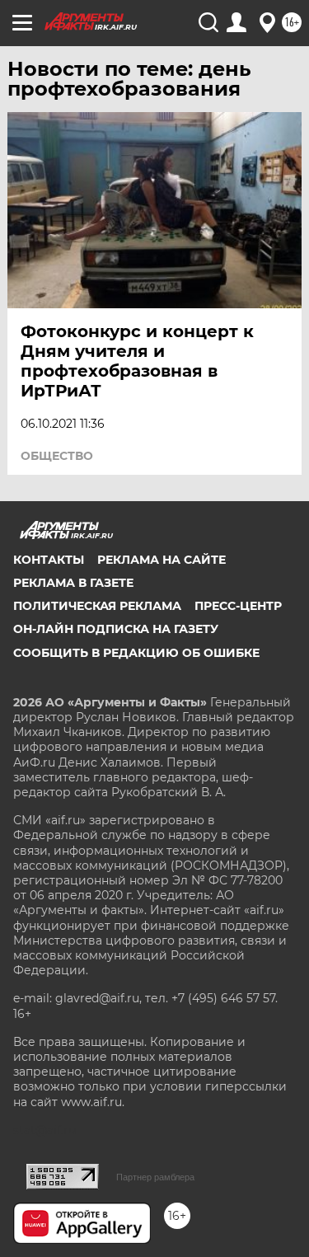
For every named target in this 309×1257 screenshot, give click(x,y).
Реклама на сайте (161, 559)
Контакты (48, 559)
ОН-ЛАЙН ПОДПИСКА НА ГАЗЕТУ (115, 628)
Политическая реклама (97, 605)
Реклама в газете (73, 582)
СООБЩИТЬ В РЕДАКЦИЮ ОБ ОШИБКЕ (136, 652)
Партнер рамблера (155, 1177)
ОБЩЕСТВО (57, 456)
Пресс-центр (238, 605)
